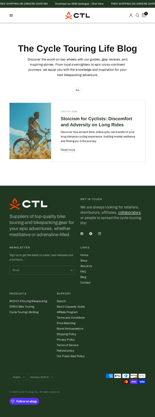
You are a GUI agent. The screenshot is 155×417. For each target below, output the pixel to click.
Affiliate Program (67, 312)
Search (61, 301)
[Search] (137, 15)
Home (84, 255)
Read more (68, 149)
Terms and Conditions (71, 317)
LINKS (84, 247)
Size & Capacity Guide (71, 306)
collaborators (129, 212)
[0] (143, 15)
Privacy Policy (66, 339)
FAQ (83, 271)
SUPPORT (64, 293)
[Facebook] (84, 233)
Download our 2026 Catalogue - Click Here (77, 4)
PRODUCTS (17, 293)
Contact (85, 282)
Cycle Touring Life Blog (23, 312)
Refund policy (65, 350)
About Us (86, 266)
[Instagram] (102, 233)
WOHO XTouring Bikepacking (28, 301)
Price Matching (66, 323)
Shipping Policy (67, 334)
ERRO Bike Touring (21, 306)
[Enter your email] (71, 270)
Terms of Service (67, 345)
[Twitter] (93, 233)
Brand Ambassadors (70, 328)
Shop (83, 260)
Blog (83, 277)
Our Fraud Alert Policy (71, 356)
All (78, 90)
